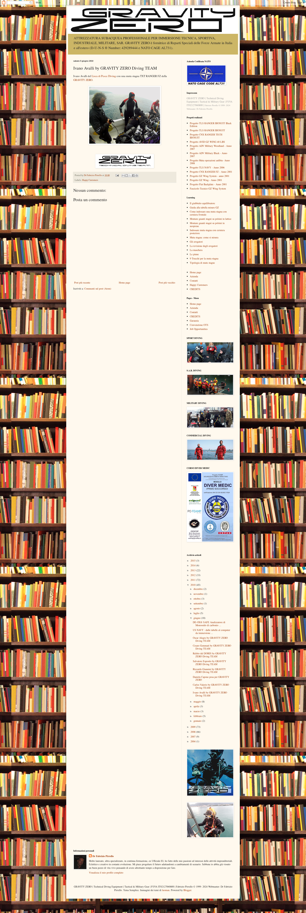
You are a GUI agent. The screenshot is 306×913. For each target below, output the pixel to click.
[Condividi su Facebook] (133, 175)
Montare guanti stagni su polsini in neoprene (207, 224)
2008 (193, 731)
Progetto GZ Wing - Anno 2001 (206, 180)
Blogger (187, 890)
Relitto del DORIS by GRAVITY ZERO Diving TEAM (209, 655)
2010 (193, 584)
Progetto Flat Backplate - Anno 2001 (208, 184)
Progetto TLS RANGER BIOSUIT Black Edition (210, 124)
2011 (193, 580)
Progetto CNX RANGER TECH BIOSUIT (206, 136)
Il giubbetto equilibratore (202, 203)
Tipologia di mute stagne (202, 262)
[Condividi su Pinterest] (136, 175)
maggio (198, 701)
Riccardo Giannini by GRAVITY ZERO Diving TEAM (209, 670)
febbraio (198, 716)
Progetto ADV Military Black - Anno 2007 (208, 154)
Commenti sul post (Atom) (97, 288)
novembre (199, 594)
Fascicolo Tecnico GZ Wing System (208, 188)
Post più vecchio (167, 282)
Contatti (194, 280)
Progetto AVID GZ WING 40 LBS (207, 141)
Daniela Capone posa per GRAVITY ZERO (211, 678)
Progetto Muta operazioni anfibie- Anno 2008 (210, 162)
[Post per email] (117, 175)
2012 (193, 575)
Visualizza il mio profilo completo (106, 872)
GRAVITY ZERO (82, 80)
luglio (197, 613)
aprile (197, 706)
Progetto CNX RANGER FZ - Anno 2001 (211, 171)
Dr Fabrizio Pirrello (103, 856)
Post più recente (82, 282)
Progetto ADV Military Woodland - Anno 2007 (211, 147)
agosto (197, 608)
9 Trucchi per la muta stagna (204, 258)
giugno (197, 618)
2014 (193, 565)
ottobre (197, 598)
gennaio (198, 720)
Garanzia (194, 320)
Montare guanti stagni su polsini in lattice (210, 218)
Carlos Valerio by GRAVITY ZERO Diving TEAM (211, 686)
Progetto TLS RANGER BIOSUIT (207, 130)
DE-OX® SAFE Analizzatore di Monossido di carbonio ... (209, 623)
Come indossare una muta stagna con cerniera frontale (208, 213)
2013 (193, 570)
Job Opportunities (199, 329)
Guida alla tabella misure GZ (204, 207)
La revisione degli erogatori (204, 246)
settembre (199, 603)
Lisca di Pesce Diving (104, 76)
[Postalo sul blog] (126, 175)
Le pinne (194, 254)
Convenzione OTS (199, 325)
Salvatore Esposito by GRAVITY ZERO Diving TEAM (209, 662)
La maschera (196, 250)
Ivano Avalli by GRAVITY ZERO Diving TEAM (210, 694)
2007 (193, 736)
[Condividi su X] (130, 175)
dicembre (198, 589)
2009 (193, 726)
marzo (197, 711)
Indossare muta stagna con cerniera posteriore (207, 231)
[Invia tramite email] (123, 175)
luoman (165, 890)
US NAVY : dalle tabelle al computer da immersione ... (211, 631)
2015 (193, 560)
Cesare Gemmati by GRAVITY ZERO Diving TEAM (212, 647)
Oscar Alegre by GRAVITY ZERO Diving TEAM (210, 639)
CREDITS (195, 289)
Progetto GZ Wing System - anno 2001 (209, 176)
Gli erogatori (196, 241)
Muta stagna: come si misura (204, 237)
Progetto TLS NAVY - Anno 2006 (207, 167)
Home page (124, 282)
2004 (193, 741)
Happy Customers (90, 180)
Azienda (194, 276)
